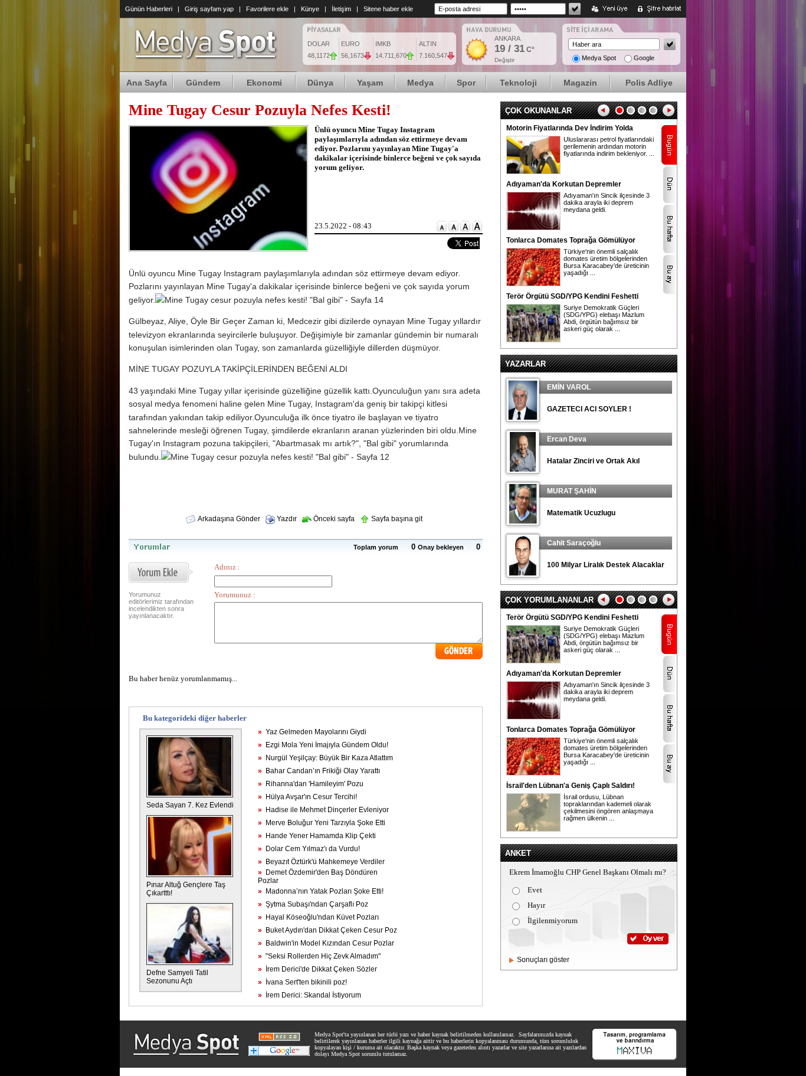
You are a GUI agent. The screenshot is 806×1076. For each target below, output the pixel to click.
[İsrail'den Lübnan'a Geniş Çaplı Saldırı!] (533, 829)
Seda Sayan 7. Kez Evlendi (190, 805)
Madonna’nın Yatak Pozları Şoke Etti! (321, 891)
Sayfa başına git (395, 519)
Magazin (580, 82)
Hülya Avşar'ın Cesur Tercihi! (307, 797)
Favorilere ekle (267, 8)
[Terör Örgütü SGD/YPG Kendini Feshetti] (533, 340)
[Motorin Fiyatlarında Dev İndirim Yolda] (533, 172)
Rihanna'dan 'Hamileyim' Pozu (310, 784)
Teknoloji (518, 82)
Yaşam (370, 82)
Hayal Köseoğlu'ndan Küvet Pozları (318, 917)
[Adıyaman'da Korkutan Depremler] (533, 228)
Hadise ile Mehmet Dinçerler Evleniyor (323, 810)
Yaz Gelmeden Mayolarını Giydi (312, 732)
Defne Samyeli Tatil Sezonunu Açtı (177, 977)
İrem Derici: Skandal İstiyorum (309, 995)
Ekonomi (264, 82)
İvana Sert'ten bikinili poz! (302, 982)
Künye (310, 8)
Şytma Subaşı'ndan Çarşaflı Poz (313, 904)
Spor (466, 82)
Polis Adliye (649, 82)
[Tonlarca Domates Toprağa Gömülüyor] (533, 284)
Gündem (203, 82)
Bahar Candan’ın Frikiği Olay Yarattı (319, 771)
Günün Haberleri (148, 8)
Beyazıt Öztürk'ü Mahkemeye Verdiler (321, 862)
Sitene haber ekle (388, 8)
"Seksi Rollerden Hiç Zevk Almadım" (319, 956)
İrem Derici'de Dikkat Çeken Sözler (317, 969)
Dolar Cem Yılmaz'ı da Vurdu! (309, 849)
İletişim (341, 8)
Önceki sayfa (333, 519)
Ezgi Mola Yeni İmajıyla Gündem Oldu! (323, 745)
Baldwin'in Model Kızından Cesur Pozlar (326, 943)
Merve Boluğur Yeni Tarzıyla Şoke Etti (321, 823)
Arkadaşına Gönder (228, 519)
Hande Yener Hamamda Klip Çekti (317, 836)
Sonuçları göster (543, 960)
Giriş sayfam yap (209, 8)
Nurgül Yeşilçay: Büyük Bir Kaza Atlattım (325, 758)
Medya (420, 82)
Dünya (320, 82)
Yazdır (286, 519)
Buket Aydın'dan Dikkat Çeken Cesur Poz (327, 930)
